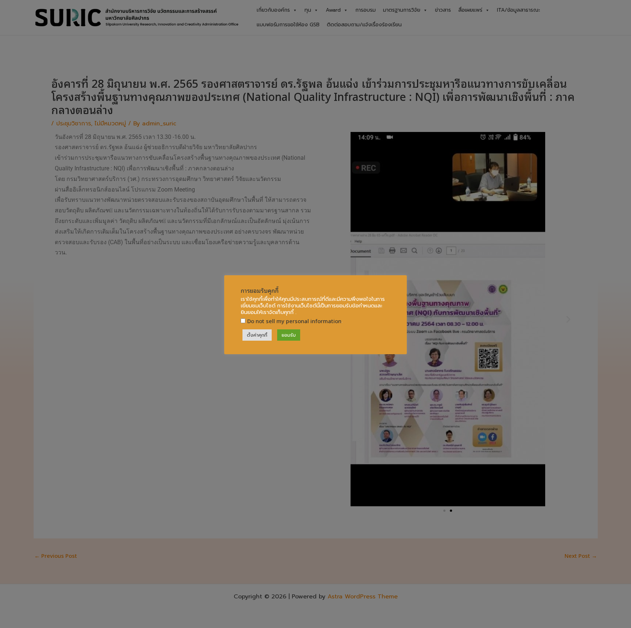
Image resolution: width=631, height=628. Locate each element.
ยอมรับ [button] (289, 335)
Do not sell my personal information (294, 321)
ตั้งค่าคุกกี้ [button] (257, 335)
